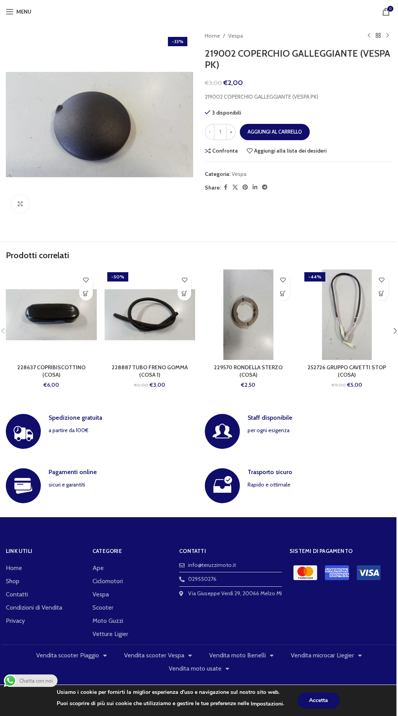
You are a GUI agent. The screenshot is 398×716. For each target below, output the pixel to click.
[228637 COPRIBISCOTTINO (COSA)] (51, 314)
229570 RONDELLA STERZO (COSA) (248, 371)
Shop (12, 581)
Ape (98, 568)
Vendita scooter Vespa (154, 655)
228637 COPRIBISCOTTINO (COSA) (51, 371)
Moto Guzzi (108, 620)
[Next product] (387, 35)
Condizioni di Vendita (34, 607)
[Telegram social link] (265, 187)
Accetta (318, 700)
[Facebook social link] (225, 187)
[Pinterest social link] (245, 187)
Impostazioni (267, 703)
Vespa (235, 35)
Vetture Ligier (110, 634)
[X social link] (235, 187)
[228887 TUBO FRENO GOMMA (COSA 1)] (150, 314)
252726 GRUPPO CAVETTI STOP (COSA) (346, 371)
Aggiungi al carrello (275, 132)
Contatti (17, 594)
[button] (86, 294)
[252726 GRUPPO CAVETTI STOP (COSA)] (347, 314)
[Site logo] (199, 10)
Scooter (103, 607)
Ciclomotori (108, 581)
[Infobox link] (99, 431)
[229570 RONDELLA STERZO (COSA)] (248, 314)
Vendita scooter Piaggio (67, 655)
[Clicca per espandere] (20, 203)
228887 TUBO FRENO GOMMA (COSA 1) (150, 371)
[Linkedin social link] (255, 187)
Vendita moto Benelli (237, 655)
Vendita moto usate (195, 668)
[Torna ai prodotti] (378, 35)
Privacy (15, 620)
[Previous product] (369, 35)
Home (212, 35)
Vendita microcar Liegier (322, 655)
